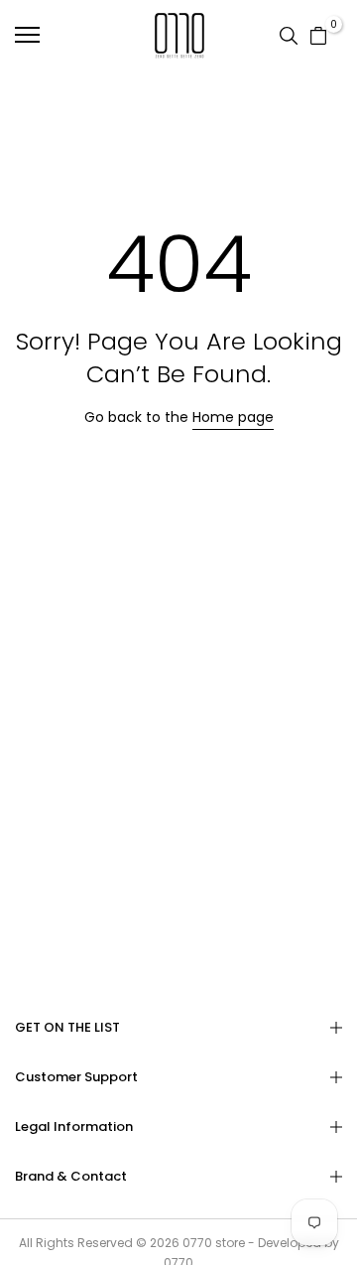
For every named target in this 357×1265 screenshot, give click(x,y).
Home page (233, 417)
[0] (318, 35)
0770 (197, 1242)
